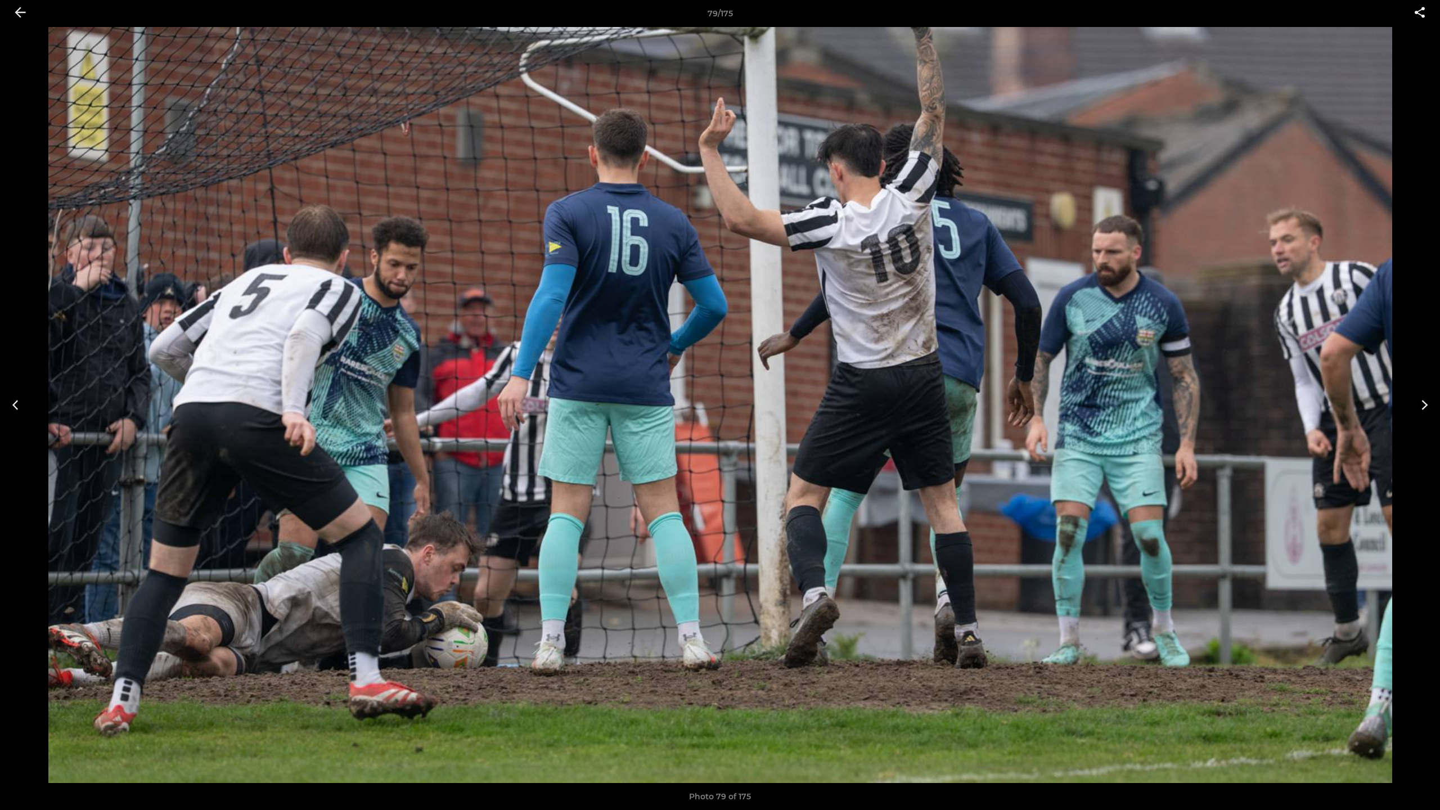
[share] (1419, 13)
